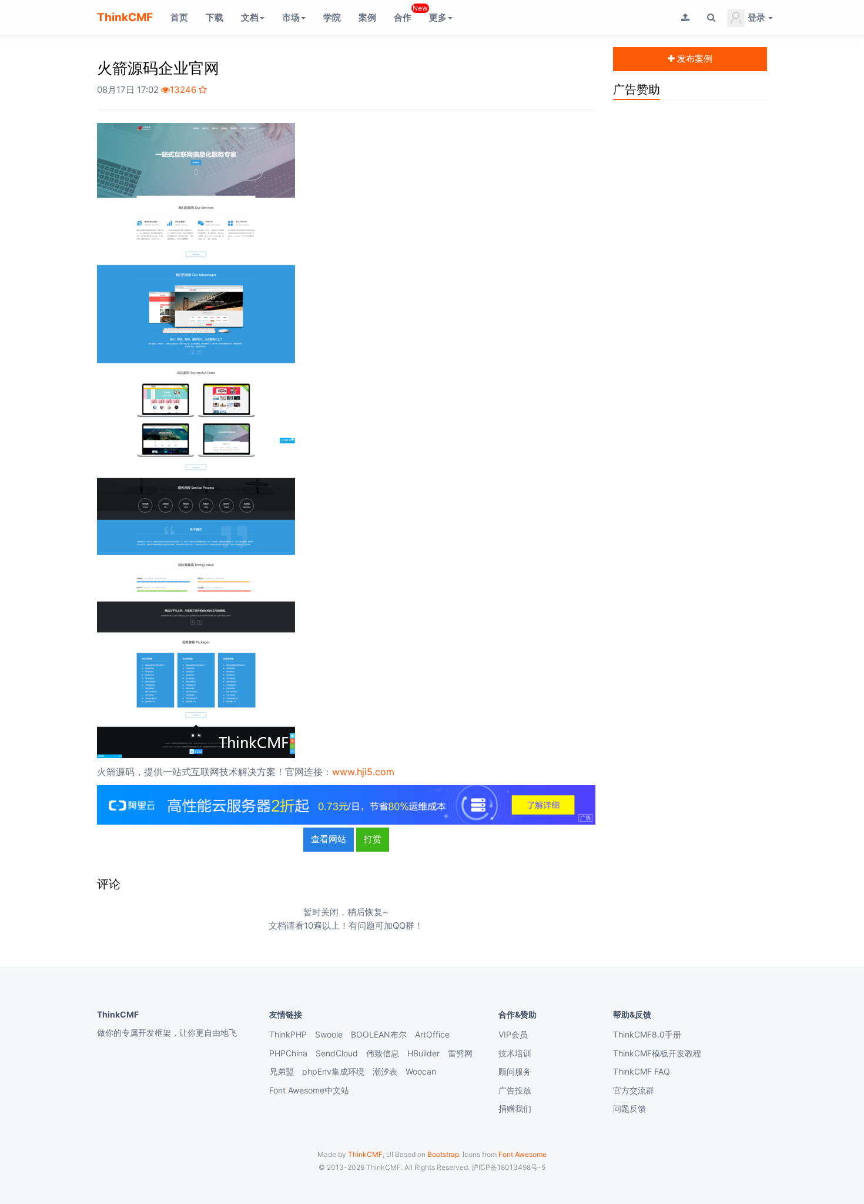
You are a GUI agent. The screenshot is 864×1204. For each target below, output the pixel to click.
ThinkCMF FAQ (641, 1071)
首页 (179, 17)
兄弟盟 (281, 1071)
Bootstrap (443, 1154)
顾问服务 (514, 1071)
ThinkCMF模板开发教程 (657, 1053)
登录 (756, 17)
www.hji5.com (363, 772)
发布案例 (693, 58)
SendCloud (337, 1053)
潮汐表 (385, 1071)
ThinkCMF (125, 17)
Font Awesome (522, 1154)
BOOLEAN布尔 (379, 1034)
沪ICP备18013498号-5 (508, 1167)
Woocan (421, 1071)
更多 (438, 17)
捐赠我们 (514, 1108)
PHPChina (288, 1053)
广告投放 (514, 1090)
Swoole (329, 1034)
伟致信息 (382, 1053)
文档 (250, 17)
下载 (214, 17)
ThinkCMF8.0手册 (647, 1034)
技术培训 (514, 1053)
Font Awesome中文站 (309, 1090)
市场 (291, 17)
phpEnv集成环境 (333, 1071)
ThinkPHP (288, 1034)
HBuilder (423, 1053)
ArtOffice (432, 1034)
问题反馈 (629, 1108)
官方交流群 (633, 1090)
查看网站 (328, 839)
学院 (332, 17)
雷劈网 (460, 1053)
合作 (407, 13)
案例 (367, 17)
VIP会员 (513, 1034)
